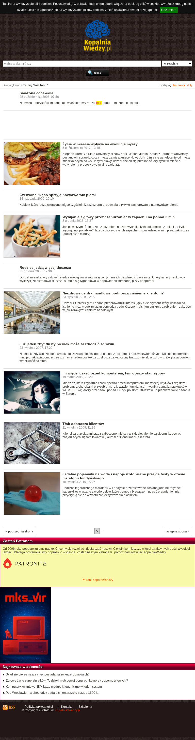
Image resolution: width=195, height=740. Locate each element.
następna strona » (177, 531)
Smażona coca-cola (36, 93)
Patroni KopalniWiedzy (97, 580)
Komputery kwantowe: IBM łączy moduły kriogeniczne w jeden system (54, 686)
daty (189, 85)
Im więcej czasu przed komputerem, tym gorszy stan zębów (113, 373)
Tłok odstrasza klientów (83, 424)
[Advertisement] (96, 124)
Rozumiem (168, 10)
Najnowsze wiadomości (23, 667)
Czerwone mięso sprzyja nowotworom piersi (58, 195)
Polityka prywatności (39, 706)
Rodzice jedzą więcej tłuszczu (45, 267)
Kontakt (66, 706)
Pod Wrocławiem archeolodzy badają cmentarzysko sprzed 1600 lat (52, 693)
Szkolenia (85, 706)
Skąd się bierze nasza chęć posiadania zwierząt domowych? (48, 674)
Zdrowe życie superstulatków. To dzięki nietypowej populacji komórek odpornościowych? (67, 680)
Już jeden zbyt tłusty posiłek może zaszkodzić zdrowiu (67, 344)
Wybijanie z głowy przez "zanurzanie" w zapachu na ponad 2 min (118, 217)
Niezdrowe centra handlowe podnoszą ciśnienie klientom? (113, 293)
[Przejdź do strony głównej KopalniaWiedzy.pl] (97, 36)
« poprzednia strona (19, 531)
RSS (12, 707)
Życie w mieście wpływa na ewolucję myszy (100, 144)
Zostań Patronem (17, 541)
